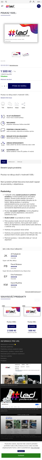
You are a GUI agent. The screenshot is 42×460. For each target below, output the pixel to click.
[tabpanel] (11, 319)
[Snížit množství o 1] (2, 86)
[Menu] (2, 5)
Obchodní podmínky (7, 346)
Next (39, 300)
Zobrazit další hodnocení (32, 291)
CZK (38, 2)
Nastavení (21, 451)
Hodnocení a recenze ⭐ (8, 344)
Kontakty (4, 358)
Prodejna (3, 360)
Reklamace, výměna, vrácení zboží (12, 351)
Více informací (35, 447)
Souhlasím (21, 455)
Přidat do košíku (19, 86)
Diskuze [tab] (19, 161)
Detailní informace (6, 98)
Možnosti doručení (6, 79)
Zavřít (36, 111)
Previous (36, 300)
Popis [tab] (3, 161)
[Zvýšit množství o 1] (6, 86)
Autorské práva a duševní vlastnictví (13, 353)
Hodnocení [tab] (11, 161)
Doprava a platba (6, 356)
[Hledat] (30, 1)
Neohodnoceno (13, 65)
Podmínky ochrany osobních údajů (12, 349)
